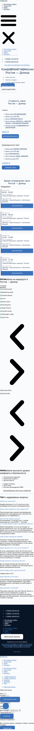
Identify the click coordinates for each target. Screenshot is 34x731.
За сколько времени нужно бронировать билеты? (16, 524)
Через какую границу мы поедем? (11, 536)
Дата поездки (4, 710)
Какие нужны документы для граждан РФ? (14, 509)
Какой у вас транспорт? (8, 501)
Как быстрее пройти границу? (10, 519)
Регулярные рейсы (10, 4)
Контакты (7, 9)
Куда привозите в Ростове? (9, 576)
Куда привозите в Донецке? (9, 588)
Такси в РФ (7, 6)
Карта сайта (17, 651)
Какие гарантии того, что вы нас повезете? (14, 548)
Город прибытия (5, 712)
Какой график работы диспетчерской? (12, 570)
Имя (1, 693)
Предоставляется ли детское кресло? (12, 561)
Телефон (3, 695)
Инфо (6, 7)
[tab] (17, 286)
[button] (8, 29)
